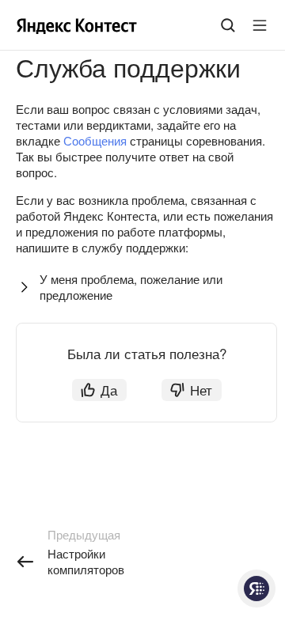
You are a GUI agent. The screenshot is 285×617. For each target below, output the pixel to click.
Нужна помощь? (257, 589)
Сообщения (95, 140)
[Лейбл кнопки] (259, 25)
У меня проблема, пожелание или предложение (131, 287)
